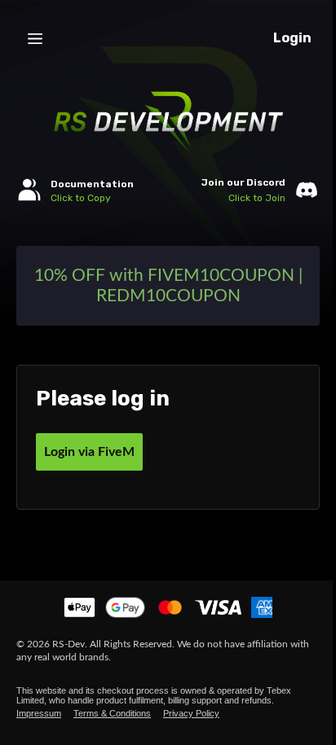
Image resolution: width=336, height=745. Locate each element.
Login (292, 38)
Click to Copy (81, 198)
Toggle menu (35, 38)
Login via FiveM (89, 451)
